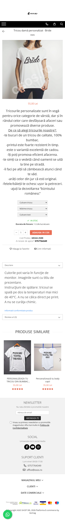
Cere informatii (43, 248)
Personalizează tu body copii (47, 380)
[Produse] (4, 25)
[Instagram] (38, 447)
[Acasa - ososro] (32, 13)
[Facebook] (26, 447)
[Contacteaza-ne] (47, 24)
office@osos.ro (34, 469)
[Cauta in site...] (61, 24)
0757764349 (34, 465)
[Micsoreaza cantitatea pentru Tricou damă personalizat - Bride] (16, 232)
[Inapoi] (2, 31)
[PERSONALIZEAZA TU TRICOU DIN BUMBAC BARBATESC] (17, 357)
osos (32, 34)
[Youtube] (32, 447)
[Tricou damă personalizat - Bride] (32, 69)
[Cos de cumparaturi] (54, 24)
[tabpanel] (32, 69)
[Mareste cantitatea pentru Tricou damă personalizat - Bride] (25, 232)
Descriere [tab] (9, 265)
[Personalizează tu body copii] (47, 357)
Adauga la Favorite (20, 248)
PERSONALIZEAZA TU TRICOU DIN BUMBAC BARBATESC (17, 380)
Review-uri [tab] (11, 317)
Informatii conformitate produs (19, 310)
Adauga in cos (40, 232)
